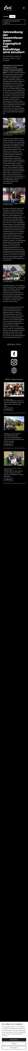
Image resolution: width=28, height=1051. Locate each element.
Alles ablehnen (14, 1047)
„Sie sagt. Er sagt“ (8, 399)
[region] (14, 1036)
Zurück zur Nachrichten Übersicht (11, 22)
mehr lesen (8, 409)
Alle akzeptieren (14, 1039)
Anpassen (14, 1043)
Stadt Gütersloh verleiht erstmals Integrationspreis (12, 469)
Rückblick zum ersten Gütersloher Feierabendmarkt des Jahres (13, 434)
